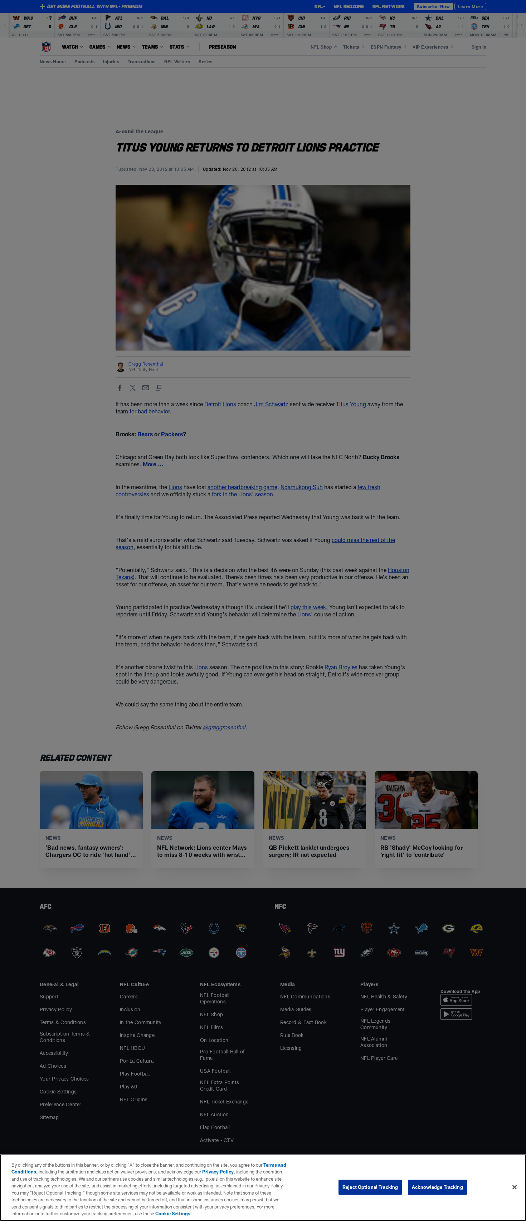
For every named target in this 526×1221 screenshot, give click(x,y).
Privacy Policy (218, 1172)
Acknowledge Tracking (437, 1187)
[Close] (514, 1187)
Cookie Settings (172, 1213)
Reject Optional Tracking (370, 1187)
